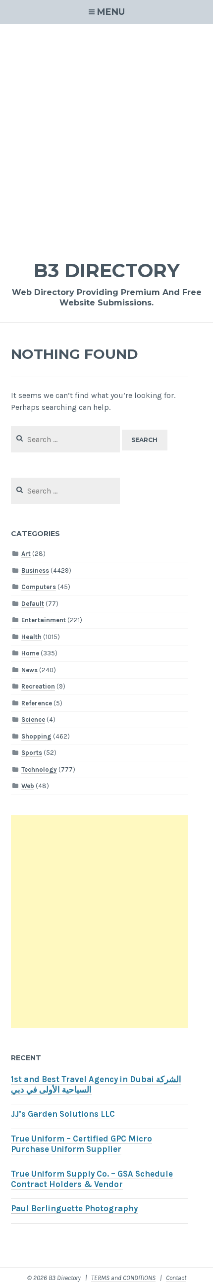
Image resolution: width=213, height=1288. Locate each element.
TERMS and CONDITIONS (123, 1278)
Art (26, 553)
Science (33, 719)
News (29, 670)
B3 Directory (107, 270)
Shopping (36, 736)
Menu (111, 11)
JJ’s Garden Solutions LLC (63, 1114)
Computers (38, 587)
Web (27, 786)
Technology (39, 769)
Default (32, 603)
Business (35, 570)
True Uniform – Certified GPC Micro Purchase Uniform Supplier (81, 1144)
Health (31, 637)
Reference (36, 703)
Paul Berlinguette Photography (74, 1208)
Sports (31, 752)
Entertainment (43, 620)
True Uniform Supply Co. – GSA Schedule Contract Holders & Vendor (92, 1179)
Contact (176, 1278)
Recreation (38, 686)
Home (30, 653)
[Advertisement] (106, 135)
